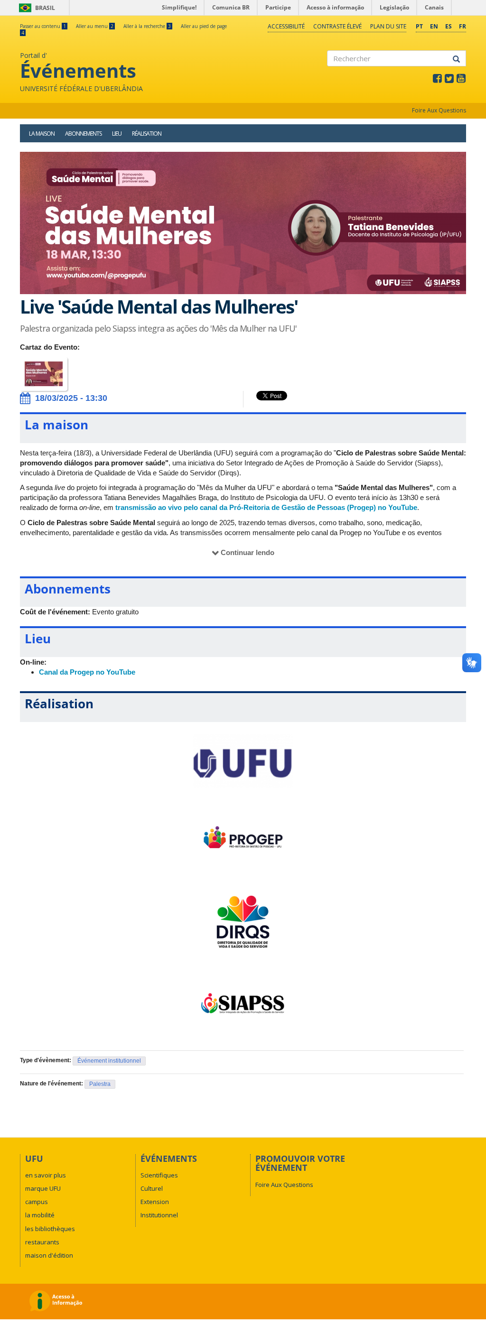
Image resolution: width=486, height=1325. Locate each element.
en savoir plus (45, 1175)
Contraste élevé (337, 26)
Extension (154, 1201)
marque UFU (43, 1188)
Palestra (100, 1084)
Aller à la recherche (147, 26)
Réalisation (146, 134)
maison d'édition (49, 1255)
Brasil (35, 8)
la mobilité (40, 1215)
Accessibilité (286, 26)
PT (419, 26)
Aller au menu (94, 26)
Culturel (151, 1188)
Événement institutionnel (109, 1060)
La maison (42, 134)
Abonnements (83, 134)
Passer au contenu (43, 26)
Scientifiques (159, 1175)
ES (448, 26)
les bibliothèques (50, 1228)
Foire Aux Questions (439, 110)
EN (434, 26)
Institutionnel (159, 1215)
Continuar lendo (247, 552)
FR (462, 26)
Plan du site (388, 26)
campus (36, 1201)
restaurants (42, 1242)
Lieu (117, 134)
